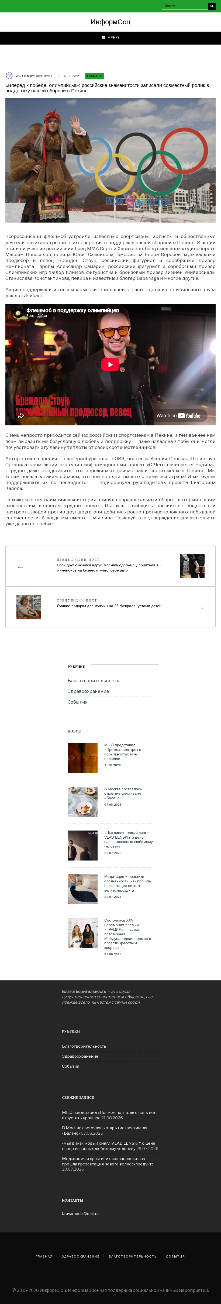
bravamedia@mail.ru (80, 1213)
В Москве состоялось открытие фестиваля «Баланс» (123, 793)
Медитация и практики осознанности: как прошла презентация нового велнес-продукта (127, 883)
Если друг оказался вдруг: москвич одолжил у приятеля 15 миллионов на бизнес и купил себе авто (109, 565)
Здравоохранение (88, 691)
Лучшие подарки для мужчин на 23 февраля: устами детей (109, 603)
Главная (44, 1256)
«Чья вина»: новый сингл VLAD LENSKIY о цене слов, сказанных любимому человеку (128, 839)
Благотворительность (93, 680)
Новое (74, 731)
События (94, 76)
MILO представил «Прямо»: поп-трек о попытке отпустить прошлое (122, 752)
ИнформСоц (110, 22)
